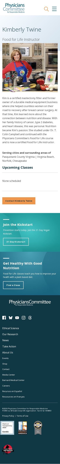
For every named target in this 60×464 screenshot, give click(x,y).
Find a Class (13, 285)
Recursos (12, 391)
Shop (4, 363)
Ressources (13, 396)
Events (5, 358)
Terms (22, 416)
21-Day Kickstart (15, 241)
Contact (5, 369)
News (5, 340)
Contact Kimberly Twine (18, 200)
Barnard (13, 380)
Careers (6, 385)
